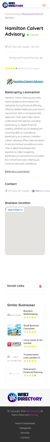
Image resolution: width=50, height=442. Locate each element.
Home (8, 14)
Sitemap (34, 414)
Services (25, 433)
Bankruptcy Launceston (17, 171)
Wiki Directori (32, 411)
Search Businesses (25, 423)
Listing (16, 14)
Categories (25, 428)
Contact (25, 438)
